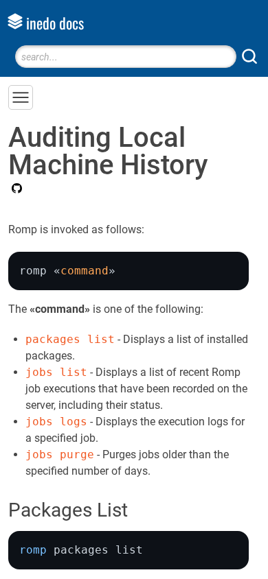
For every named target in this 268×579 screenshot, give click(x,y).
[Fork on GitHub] (15, 189)
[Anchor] (141, 508)
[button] (20, 97)
